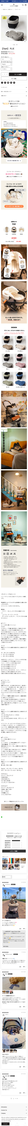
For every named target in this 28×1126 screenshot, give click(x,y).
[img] (5, 882)
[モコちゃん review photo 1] (14, 903)
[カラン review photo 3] (7, 1051)
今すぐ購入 (14, 78)
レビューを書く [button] (14, 851)
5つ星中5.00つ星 (18, 836)
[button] (4, 51)
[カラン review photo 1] (14, 1033)
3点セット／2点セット (7, 9)
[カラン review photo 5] (15, 1051)
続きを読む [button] (5, 946)
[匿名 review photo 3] (7, 992)
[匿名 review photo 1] (14, 983)
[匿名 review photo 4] (11, 992)
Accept (5, 1124)
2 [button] (13, 1098)
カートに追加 (18, 74)
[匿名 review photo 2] (4, 992)
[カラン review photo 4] (11, 1051)
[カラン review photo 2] (4, 1051)
